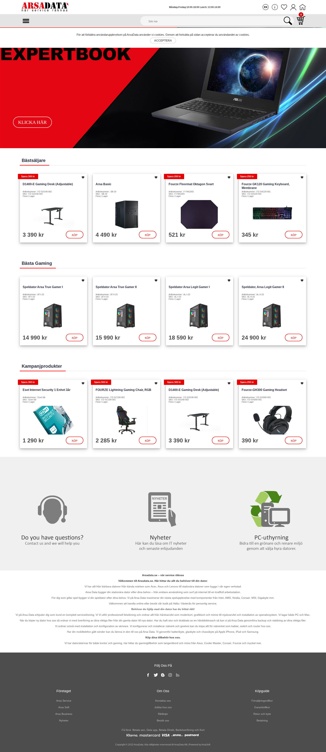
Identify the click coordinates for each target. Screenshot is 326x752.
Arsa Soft (63, 707)
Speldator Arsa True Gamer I (43, 287)
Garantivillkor (262, 707)
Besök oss (163, 720)
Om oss (163, 691)
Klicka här (32, 122)
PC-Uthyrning (271, 464)
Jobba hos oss (163, 707)
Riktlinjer (163, 713)
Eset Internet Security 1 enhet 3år (46, 389)
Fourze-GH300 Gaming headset (264, 389)
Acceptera (163, 40)
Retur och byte (262, 713)
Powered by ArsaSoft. (199, 744)
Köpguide (262, 691)
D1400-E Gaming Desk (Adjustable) (48, 184)
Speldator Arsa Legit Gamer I (189, 287)
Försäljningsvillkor (262, 700)
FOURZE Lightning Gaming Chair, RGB (123, 389)
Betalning (262, 720)
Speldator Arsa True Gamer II (116, 287)
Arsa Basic (103, 184)
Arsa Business (63, 713)
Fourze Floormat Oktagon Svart (191, 184)
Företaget (63, 691)
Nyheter (163, 464)
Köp (74, 235)
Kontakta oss (54, 464)
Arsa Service (63, 700)
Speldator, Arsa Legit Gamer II (263, 287)
